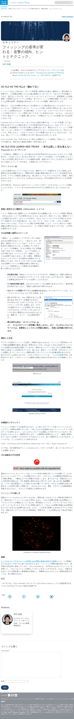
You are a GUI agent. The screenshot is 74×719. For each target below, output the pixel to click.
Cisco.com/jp (4, 6)
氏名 (3, 681)
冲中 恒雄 (6, 64)
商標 (72, 699)
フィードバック (12, 699)
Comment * (5, 651)
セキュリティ (17, 8)
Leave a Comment (67, 16)
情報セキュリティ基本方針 (47, 699)
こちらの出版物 (57, 355)
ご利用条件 (37, 699)
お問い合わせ (4, 699)
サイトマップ (30, 699)
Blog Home (4, 8)
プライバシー (57, 699)
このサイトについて (21, 699)
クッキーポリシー (66, 699)
